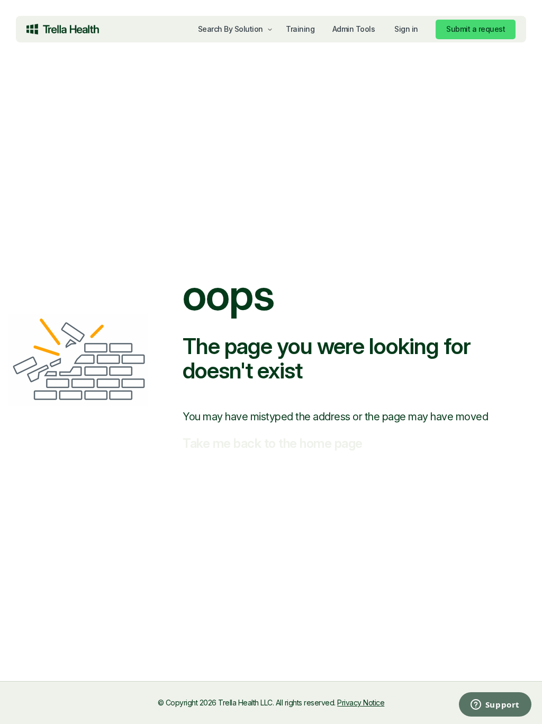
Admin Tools (353, 28)
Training (300, 28)
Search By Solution (230, 28)
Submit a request (475, 28)
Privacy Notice (360, 702)
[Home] (62, 29)
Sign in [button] (406, 28)
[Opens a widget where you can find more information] (452, 705)
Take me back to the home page (273, 443)
